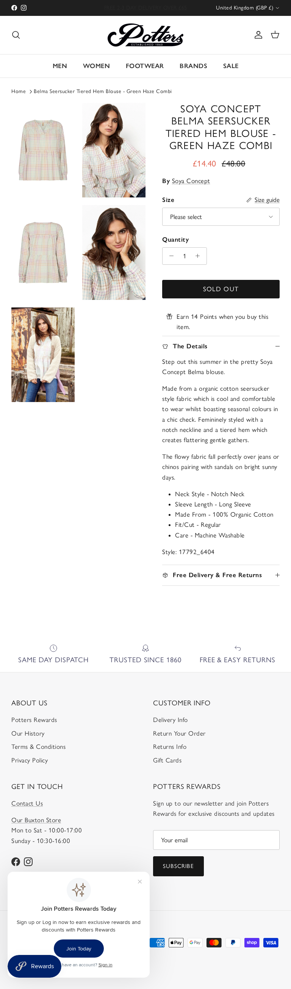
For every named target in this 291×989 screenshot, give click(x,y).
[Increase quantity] (200, 256)
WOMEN (96, 66)
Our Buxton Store (36, 820)
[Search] (15, 34)
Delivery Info (170, 720)
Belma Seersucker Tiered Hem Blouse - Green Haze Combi (103, 91)
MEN (60, 66)
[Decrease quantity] (169, 256)
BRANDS (193, 66)
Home (18, 91)
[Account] (257, 34)
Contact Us (27, 803)
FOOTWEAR (145, 66)
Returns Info (169, 746)
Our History (28, 733)
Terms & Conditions (38, 746)
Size (168, 199)
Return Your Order (179, 733)
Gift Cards (167, 760)
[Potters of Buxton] (145, 35)
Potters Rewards (34, 720)
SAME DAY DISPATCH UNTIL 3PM (145, 8)
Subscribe (178, 866)
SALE (231, 66)
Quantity (175, 239)
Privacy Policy (29, 760)
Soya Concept (191, 181)
